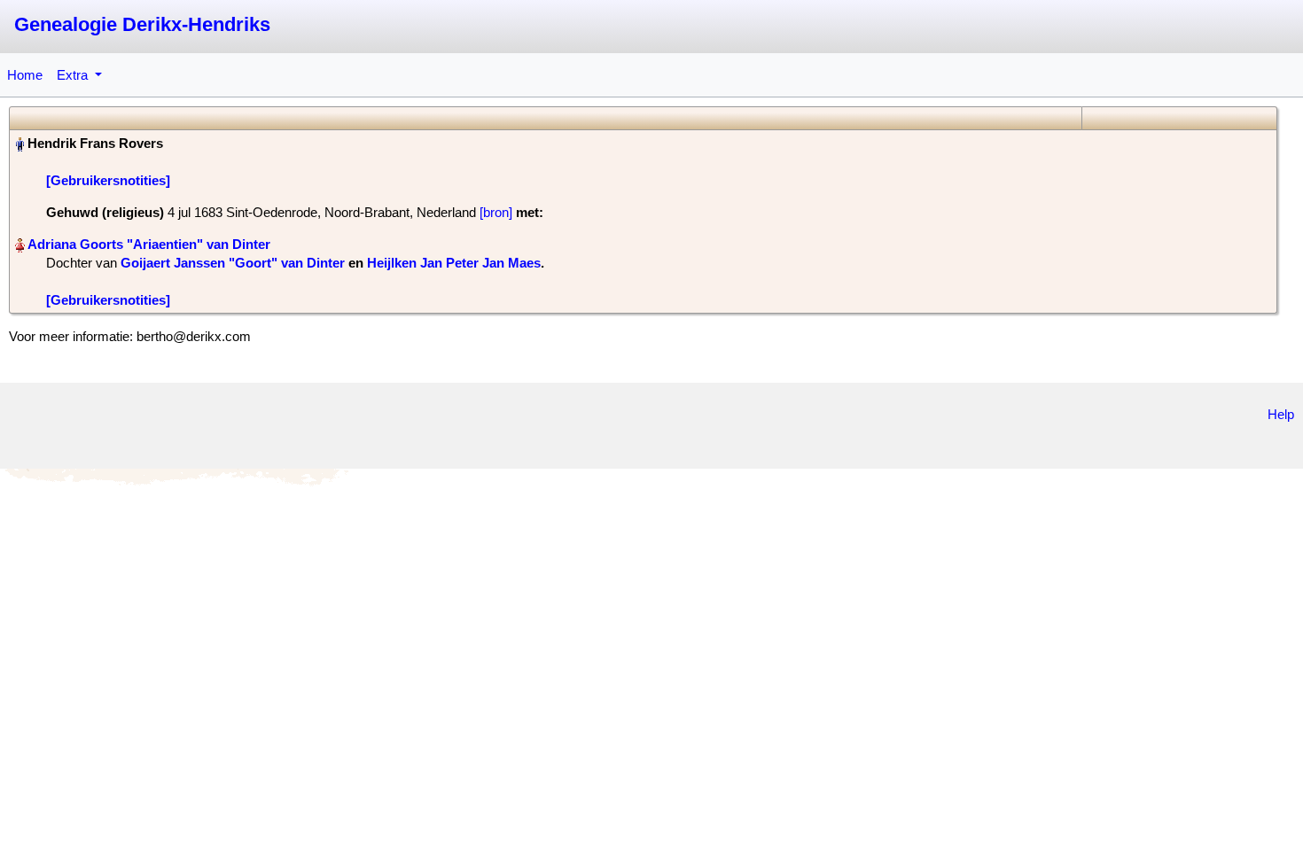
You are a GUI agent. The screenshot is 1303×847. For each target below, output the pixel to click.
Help (1281, 414)
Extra (74, 74)
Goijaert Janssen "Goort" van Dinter (233, 262)
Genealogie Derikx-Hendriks (142, 24)
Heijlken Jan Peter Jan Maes (454, 262)
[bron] (496, 212)
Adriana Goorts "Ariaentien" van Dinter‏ (148, 244)
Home (25, 74)
